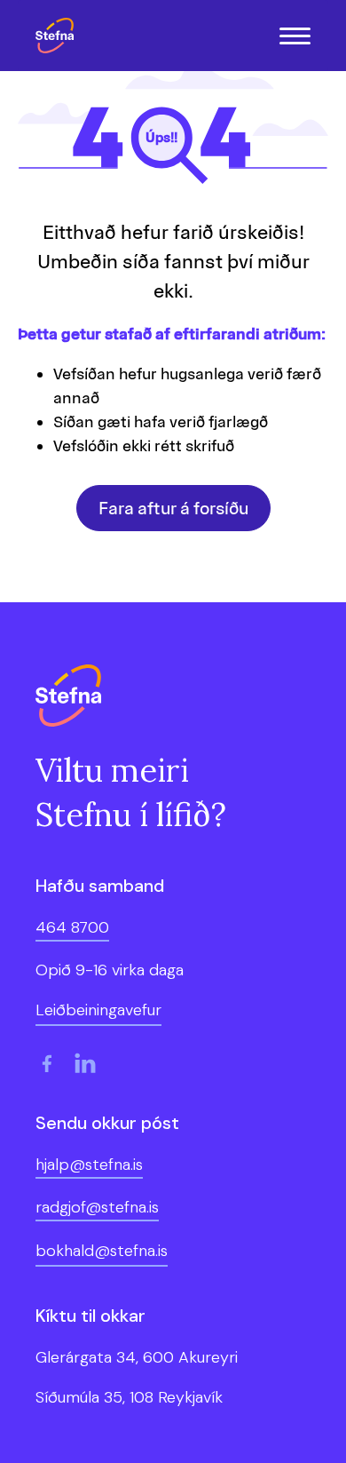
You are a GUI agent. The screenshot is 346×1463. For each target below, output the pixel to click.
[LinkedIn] (85, 1063)
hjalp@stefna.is (89, 1164)
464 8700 (72, 927)
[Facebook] (46, 1063)
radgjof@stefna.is (97, 1207)
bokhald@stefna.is (101, 1250)
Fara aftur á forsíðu (173, 508)
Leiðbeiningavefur (98, 1010)
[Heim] (59, 35)
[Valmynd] (295, 36)
